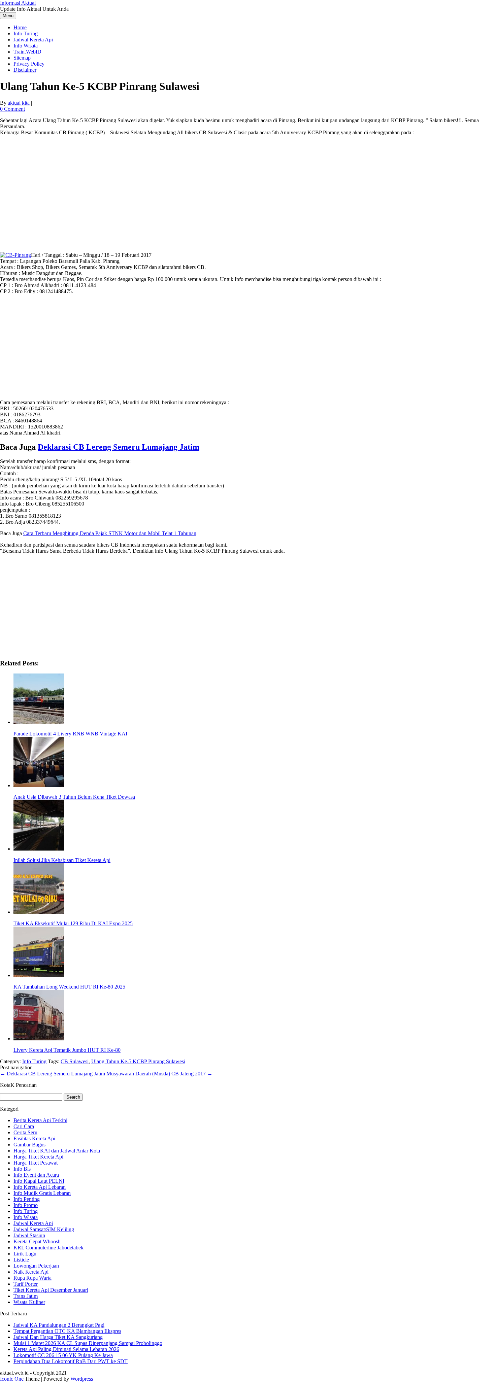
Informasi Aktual (18, 3)
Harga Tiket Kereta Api (38, 1157)
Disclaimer (24, 70)
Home (20, 27)
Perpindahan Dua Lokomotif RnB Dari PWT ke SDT (70, 1361)
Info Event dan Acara (36, 1175)
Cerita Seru (25, 1132)
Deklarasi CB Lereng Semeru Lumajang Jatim (118, 447)
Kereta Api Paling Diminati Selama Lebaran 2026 (66, 1349)
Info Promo (25, 1205)
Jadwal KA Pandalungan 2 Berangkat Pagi (58, 1325)
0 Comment (12, 109)
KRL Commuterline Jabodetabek (48, 1247)
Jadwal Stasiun (29, 1235)
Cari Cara (23, 1126)
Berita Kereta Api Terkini (40, 1120)
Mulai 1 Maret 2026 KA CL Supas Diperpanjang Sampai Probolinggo (87, 1343)
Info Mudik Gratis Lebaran (42, 1193)
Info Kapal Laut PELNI (38, 1181)
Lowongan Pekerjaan (36, 1266)
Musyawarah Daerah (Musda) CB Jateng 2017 (159, 1073)
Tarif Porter (25, 1284)
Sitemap (22, 58)
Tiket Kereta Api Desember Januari (50, 1290)
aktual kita (19, 103)
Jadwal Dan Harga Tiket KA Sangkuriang (58, 1337)
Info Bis (22, 1169)
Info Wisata (25, 45)
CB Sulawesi (75, 1061)
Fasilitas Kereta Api (34, 1138)
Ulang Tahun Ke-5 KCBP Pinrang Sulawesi (138, 1061)
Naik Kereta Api (30, 1272)
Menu (8, 15)
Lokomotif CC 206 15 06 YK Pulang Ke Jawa (63, 1355)
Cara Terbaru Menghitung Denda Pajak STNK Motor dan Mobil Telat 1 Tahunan (109, 533)
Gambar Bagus (29, 1144)
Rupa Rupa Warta (32, 1278)
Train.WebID (27, 52)
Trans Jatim (25, 1296)
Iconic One (12, 1379)
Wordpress (81, 1379)
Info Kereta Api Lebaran (39, 1187)
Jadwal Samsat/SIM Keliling (43, 1229)
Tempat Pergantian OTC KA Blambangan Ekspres (67, 1331)
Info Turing (25, 33)
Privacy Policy (28, 64)
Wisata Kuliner (29, 1302)
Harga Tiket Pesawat (35, 1163)
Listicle (21, 1260)
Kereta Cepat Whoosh (37, 1241)
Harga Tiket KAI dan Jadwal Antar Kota (56, 1150)
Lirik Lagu (24, 1253)
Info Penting (26, 1199)
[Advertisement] (247, 188)
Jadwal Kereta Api (33, 39)
